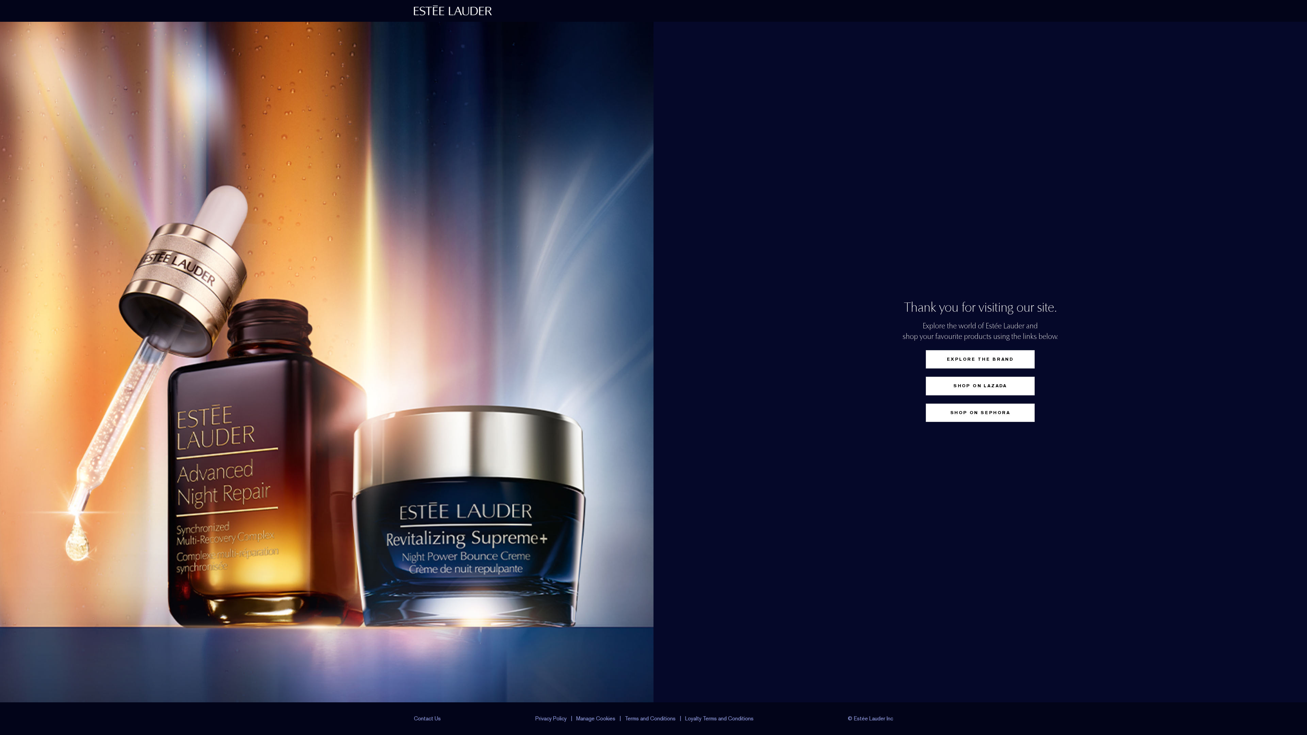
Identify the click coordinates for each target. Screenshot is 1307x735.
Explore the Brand (980, 359)
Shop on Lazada (980, 386)
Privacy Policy (551, 718)
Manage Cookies (595, 718)
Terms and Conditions (650, 718)
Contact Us (427, 718)
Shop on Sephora (980, 412)
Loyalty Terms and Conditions (719, 718)
